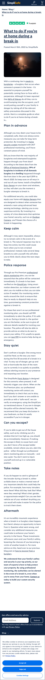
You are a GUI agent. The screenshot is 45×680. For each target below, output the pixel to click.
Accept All (22, 663)
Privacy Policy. (10, 656)
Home (4, 9)
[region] (22, 657)
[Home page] (18, 3)
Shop (4, 633)
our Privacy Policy (13, 627)
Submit (37, 620)
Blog (11, 9)
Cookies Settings (22, 675)
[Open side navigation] (3, 3)
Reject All (22, 669)
